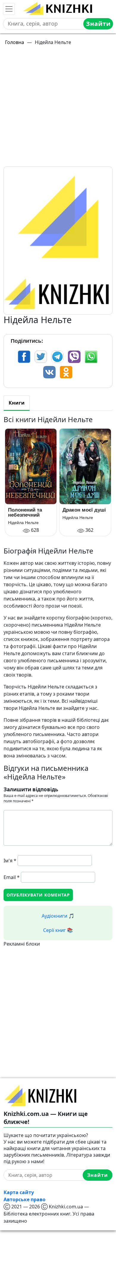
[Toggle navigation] (9, 9)
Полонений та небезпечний (25, 512)
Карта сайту (19, 1192)
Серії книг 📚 (58, 930)
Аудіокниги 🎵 (58, 916)
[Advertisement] (58, 108)
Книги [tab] (17, 403)
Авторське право (25, 1199)
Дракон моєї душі (84, 509)
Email (12, 877)
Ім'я (10, 860)
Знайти (98, 24)
